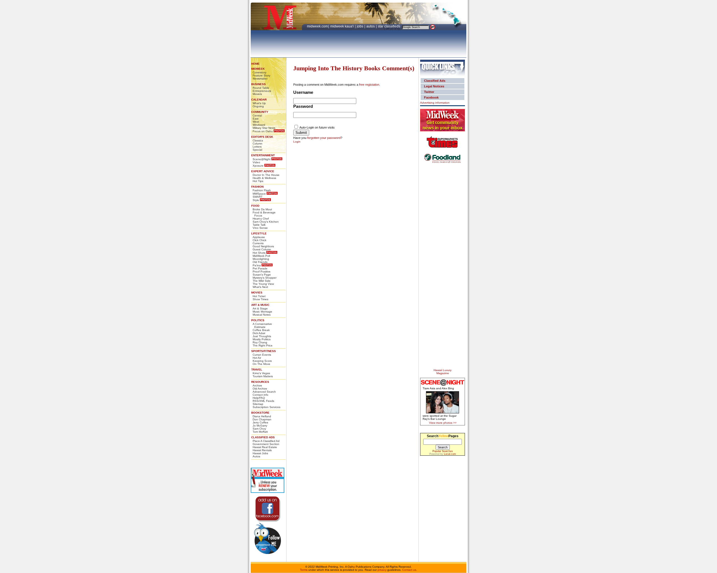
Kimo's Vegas (261, 373)
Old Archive (260, 388)
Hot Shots (259, 252)
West (256, 121)
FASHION (257, 186)
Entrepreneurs (262, 90)
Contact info (260, 394)
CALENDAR (259, 99)
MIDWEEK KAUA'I (342, 26)
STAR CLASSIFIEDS (389, 26)
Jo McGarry (260, 425)
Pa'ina (257, 265)
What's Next (260, 286)
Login (297, 141)
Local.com (450, 454)
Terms (304, 569)
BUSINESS (258, 84)
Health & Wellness (264, 178)
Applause (259, 237)
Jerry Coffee (260, 422)
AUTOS (371, 26)
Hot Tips (258, 181)
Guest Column (262, 249)
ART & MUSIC (260, 304)
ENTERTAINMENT (263, 155)
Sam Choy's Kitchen (266, 221)
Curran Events (262, 354)
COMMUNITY (259, 111)
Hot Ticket (259, 296)
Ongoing (258, 106)
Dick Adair (259, 333)
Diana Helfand (262, 416)
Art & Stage (260, 308)
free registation (369, 84)
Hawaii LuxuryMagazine (442, 372)
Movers (257, 93)
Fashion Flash (262, 190)
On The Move (261, 363)
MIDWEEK (258, 68)
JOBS (360, 26)
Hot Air (257, 357)
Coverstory (259, 72)
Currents (258, 243)
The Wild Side (262, 280)
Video (256, 162)
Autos (256, 456)
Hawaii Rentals (262, 450)
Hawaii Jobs (260, 453)
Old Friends (260, 262)
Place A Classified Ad (266, 440)
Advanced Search (264, 391)
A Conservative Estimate (262, 325)
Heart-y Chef (261, 218)
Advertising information (435, 102)
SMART (257, 196)
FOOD (255, 205)
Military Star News (264, 127)
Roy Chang (260, 342)
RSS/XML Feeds (263, 400)
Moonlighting (261, 258)
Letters (257, 146)
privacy (382, 569)
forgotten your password (324, 137)
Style (256, 200)
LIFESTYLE (259, 233)
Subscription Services (266, 407)
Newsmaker (260, 78)
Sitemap (258, 404)
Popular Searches (442, 451)
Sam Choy (259, 428)
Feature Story (261, 75)
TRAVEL (256, 369)
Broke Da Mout (262, 209)
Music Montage (262, 311)
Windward (259, 124)
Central (257, 115)
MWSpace (259, 193)
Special (257, 149)
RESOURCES (260, 381)
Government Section (266, 444)
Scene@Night (262, 159)
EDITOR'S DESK (262, 136)
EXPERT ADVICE (262, 171)
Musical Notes (262, 314)
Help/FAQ (259, 397)
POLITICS (257, 320)
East (256, 118)
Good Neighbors (263, 246)
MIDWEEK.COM (317, 26)
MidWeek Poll (261, 255)
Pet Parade (260, 268)
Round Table (261, 87)
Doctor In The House (266, 174)
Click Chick (259, 240)
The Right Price (263, 345)
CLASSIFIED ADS (263, 437)
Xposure (258, 165)
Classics (258, 140)
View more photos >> (443, 422)
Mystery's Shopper (264, 277)
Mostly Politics (262, 339)
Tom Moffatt (260, 431)
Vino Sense (260, 227)
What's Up (259, 103)
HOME (255, 63)
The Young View (263, 283)
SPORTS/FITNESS (263, 351)
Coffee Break (261, 330)
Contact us (409, 569)
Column (257, 143)
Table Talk (259, 224)
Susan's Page (262, 274)
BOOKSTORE (260, 412)
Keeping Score (262, 360)
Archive (257, 385)
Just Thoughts (262, 336)
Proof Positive (262, 271)
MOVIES (256, 292)
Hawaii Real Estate (265, 447)
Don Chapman (262, 419)
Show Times (260, 299)
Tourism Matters (263, 376)
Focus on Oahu (263, 131)
